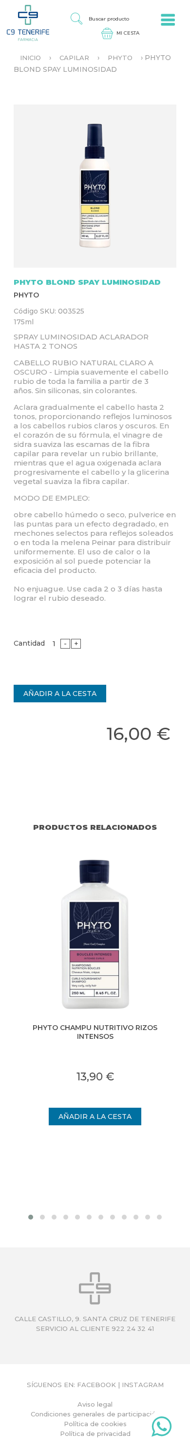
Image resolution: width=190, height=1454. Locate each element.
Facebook (96, 1385)
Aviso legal (95, 1404)
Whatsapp (161, 1428)
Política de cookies (95, 1424)
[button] (31, 1217)
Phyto (120, 58)
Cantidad (29, 643)
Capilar (74, 58)
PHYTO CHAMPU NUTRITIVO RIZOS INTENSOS (95, 1032)
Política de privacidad (95, 1433)
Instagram (143, 1385)
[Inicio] (24, 22)
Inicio (30, 58)
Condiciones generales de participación (95, 1414)
